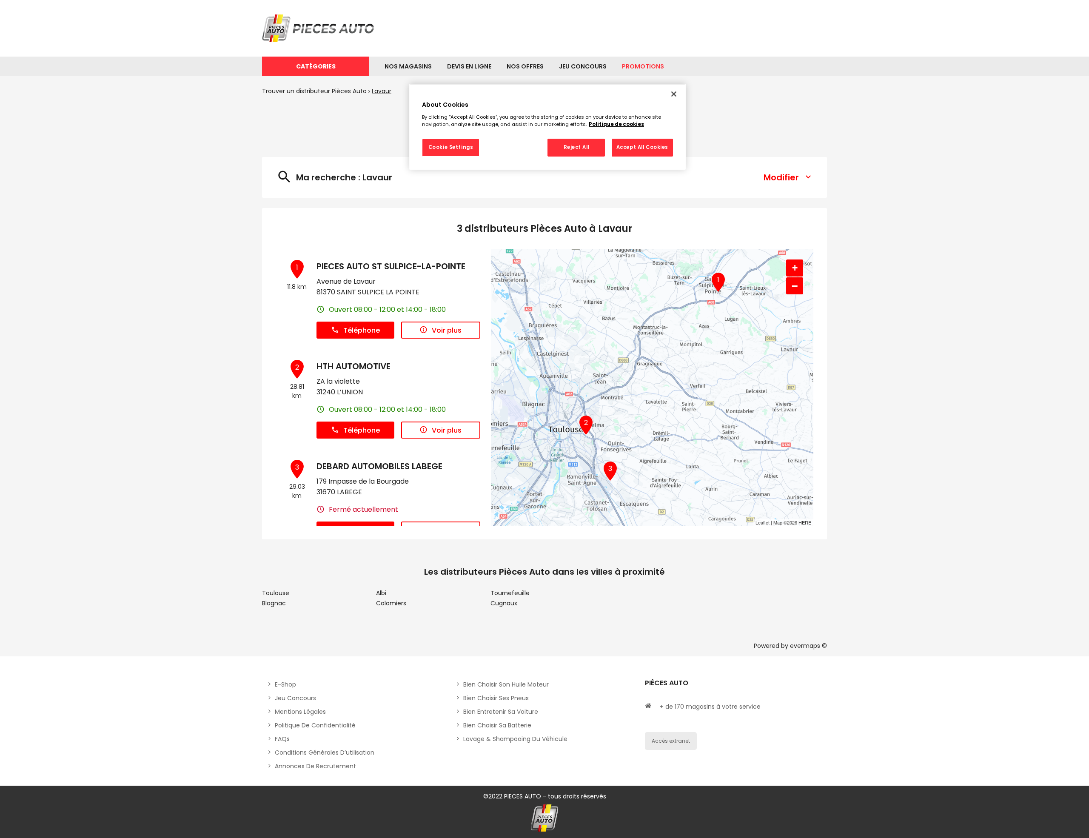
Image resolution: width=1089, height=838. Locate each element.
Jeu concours (295, 698)
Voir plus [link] (447, 330)
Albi (381, 593)
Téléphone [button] (361, 330)
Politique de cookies (616, 124)
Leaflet (762, 522)
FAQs (282, 739)
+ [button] (795, 267)
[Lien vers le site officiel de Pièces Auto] (319, 28)
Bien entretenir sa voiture (500, 711)
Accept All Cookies (642, 147)
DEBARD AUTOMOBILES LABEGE (379, 466)
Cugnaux (503, 603)
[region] (547, 127)
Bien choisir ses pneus (496, 698)
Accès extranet (671, 740)
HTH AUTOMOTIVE (353, 366)
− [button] (795, 286)
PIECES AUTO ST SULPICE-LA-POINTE (390, 266)
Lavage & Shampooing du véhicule (515, 739)
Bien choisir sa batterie (497, 725)
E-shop (285, 684)
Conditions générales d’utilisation (324, 752)
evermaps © (808, 645)
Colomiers (391, 603)
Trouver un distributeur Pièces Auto (314, 91)
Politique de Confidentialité (315, 725)
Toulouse (275, 593)
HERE (804, 522)
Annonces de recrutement (315, 766)
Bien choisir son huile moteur (506, 684)
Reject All (577, 147)
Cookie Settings (450, 147)
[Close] (673, 94)
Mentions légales (300, 711)
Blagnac (274, 603)
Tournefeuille (510, 593)
